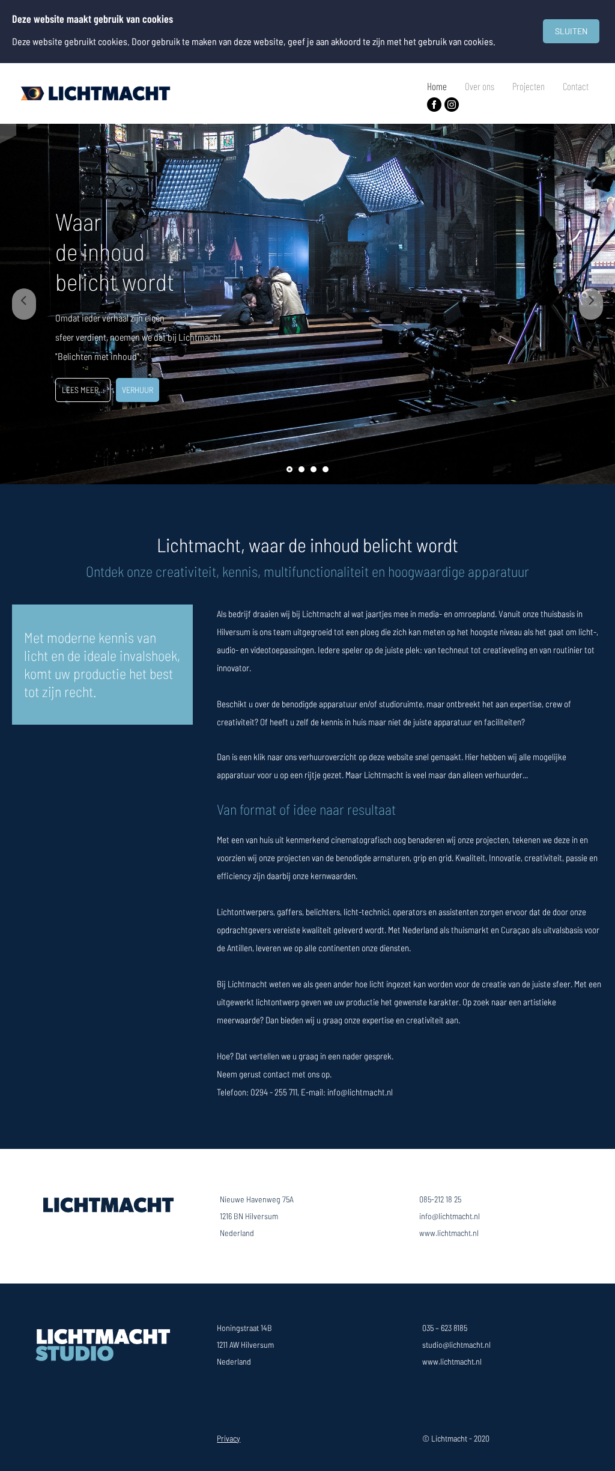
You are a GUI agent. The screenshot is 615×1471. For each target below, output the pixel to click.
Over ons (479, 86)
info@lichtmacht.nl (449, 1216)
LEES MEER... (83, 390)
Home (437, 86)
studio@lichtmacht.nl (456, 1344)
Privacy (228, 1438)
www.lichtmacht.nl (449, 1233)
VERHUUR (137, 390)
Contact (576, 86)
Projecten (528, 86)
